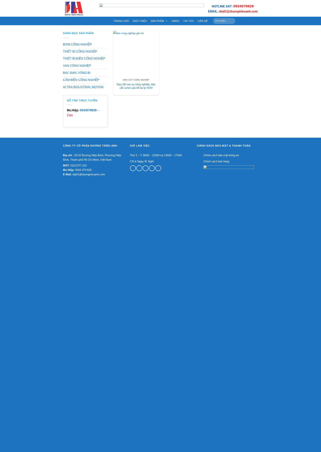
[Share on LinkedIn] (158, 168)
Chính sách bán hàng (216, 161)
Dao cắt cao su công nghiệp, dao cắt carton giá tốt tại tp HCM (136, 86)
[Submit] (232, 21)
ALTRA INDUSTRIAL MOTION (83, 87)
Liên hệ (203, 20)
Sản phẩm (157, 20)
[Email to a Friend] (145, 168)
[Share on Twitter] (139, 168)
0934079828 (88, 110)
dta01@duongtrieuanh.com (88, 174)
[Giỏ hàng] (255, 21)
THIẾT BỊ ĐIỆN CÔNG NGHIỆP (84, 58)
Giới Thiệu (140, 20)
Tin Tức (188, 20)
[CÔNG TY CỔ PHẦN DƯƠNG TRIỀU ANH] (78, 8)
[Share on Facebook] (133, 168)
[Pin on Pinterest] (152, 168)
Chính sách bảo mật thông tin (221, 155)
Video (175, 20)
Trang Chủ (121, 20)
